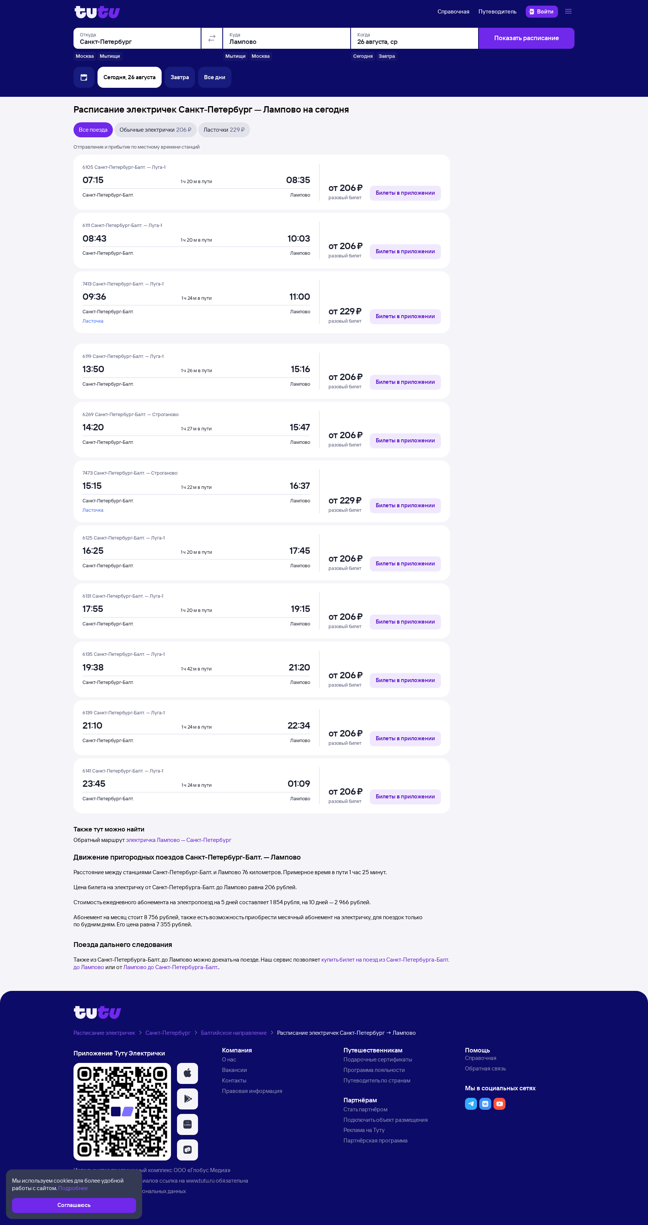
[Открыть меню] (569, 11)
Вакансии (234, 1069)
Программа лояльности (374, 1069)
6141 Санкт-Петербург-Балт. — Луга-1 (122, 771)
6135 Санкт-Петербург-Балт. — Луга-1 (123, 654)
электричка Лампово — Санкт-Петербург (178, 839)
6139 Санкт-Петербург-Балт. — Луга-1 (123, 712)
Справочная (454, 11)
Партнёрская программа (376, 1140)
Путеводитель (497, 11)
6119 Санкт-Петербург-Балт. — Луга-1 (123, 356)
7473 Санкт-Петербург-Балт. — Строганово (129, 473)
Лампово (300, 195)
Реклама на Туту (364, 1129)
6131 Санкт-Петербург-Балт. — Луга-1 (122, 596)
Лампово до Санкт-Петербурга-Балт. (170, 967)
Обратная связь (485, 1068)
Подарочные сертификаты (378, 1059)
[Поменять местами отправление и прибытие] (211, 38)
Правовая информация (252, 1090)
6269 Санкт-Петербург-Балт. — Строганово (130, 414)
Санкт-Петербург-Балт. (108, 195)
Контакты (234, 1080)
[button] (187, 1073)
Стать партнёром (365, 1109)
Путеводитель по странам (377, 1080)
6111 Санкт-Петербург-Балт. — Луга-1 (122, 225)
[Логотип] (97, 11)
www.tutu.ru (200, 1180)
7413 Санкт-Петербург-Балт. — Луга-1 (123, 284)
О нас (229, 1059)
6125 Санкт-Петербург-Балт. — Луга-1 (123, 538)
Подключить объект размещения (386, 1119)
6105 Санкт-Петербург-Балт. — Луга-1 (123, 167)
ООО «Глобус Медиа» (202, 1170)
